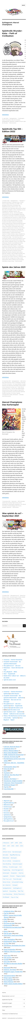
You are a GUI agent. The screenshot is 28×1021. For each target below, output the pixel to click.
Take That (20, 891)
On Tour (6, 943)
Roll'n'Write (5, 610)
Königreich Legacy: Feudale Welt (13, 971)
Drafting (5, 867)
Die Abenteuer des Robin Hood (9, 215)
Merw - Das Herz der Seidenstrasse (16, 388)
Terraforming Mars (18, 253)
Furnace (16, 224)
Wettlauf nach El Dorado (18, 259)
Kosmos (21, 873)
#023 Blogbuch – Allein (10, 671)
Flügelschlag (11, 224)
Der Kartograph (15, 214)
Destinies (22, 214)
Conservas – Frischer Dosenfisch (13, 659)
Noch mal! (15, 604)
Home (4, 992)
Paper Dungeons (14, 390)
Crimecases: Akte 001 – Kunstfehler (14, 762)
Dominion (18, 218)
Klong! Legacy (8, 977)
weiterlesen (5, 114)
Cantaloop (19, 209)
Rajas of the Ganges (6, 247)
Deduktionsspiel (17, 864)
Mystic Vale (21, 240)
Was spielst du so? (14, 595)
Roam (21, 249)
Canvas (23, 209)
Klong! (3, 235)
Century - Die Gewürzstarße (16, 212)
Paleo (3, 244)
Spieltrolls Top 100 (7, 999)
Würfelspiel (6, 897)
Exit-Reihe (8, 221)
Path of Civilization (15, 119)
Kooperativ (17, 504)
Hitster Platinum (8, 981)
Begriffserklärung (9, 802)
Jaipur (16, 233)
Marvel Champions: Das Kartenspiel (12, 403)
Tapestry (9, 253)
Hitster (6, 931)
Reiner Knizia (6, 882)
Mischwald (7, 967)
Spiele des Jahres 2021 (13, 267)
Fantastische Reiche (9, 975)
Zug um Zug (11, 261)
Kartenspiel (11, 504)
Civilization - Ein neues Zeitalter (14, 384)
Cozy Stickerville (8, 789)
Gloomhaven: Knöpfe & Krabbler (13, 781)
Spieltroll (12, 121)
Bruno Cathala (7, 861)
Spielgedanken (13, 118)
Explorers (14, 221)
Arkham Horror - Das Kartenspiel (9, 597)
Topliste (18, 393)
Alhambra (11, 203)
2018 (16, 842)
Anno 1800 (7, 961)
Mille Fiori (6, 240)
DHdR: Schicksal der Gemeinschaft (14, 754)
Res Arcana (17, 249)
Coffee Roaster (15, 693)
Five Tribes (4, 224)
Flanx (13, 598)
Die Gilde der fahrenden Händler (13, 963)
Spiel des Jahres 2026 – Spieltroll (13, 711)
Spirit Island (19, 252)
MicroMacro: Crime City (13, 603)
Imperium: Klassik (6, 233)
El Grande (20, 220)
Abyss (7, 203)
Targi (12, 253)
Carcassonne (5, 211)
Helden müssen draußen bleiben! (13, 983)
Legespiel (5, 876)
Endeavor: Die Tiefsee (10, 779)
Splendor (4, 253)
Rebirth (6, 777)
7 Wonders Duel (15, 202)
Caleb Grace (5, 502)
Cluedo (23, 384)
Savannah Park (16, 391)
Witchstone (5, 261)
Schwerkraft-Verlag (17, 882)
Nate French (18, 505)
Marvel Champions (6, 119)
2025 (4, 849)
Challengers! (21, 118)
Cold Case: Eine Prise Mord (11, 775)
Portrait (6, 811)
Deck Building (7, 864)
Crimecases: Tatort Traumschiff (13, 783)
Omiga (20, 604)
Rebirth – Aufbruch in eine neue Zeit (14, 713)
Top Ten (6, 787)
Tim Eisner (13, 393)
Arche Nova (10, 205)
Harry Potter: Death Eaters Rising (13, 935)
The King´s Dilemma (18, 256)
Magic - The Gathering (14, 237)
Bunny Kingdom (9, 209)
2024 (21, 846)
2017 (12, 842)
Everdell (4, 221)
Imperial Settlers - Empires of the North (11, 232)
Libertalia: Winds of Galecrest (17, 235)
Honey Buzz (13, 229)
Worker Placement (19, 894)
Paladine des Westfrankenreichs (15, 243)
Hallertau (16, 227)
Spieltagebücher (8, 819)
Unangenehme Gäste (14, 258)
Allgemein (6, 800)
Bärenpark (13, 208)
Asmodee (22, 501)
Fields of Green (9, 223)
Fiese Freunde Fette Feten (19, 223)
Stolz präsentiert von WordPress (15, 1018)
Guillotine (4, 227)
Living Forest (5, 237)
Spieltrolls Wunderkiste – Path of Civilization (12, 33)
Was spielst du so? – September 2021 (12, 514)
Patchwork (10, 246)
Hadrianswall (10, 227)
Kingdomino (22, 233)
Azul (9, 208)
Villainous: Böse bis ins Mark (12, 951)
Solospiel (4, 507)
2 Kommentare (18, 261)
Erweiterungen (8, 806)
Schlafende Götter (9, 748)
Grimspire (4, 600)
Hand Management (17, 870)
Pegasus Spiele (16, 606)
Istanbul (13, 233)
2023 (17, 846)
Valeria (10, 259)
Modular (12, 876)
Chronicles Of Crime (6, 214)
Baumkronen (19, 208)
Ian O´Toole (17, 387)
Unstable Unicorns (19, 121)
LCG (21, 504)
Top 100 (7, 258)
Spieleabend (7, 815)
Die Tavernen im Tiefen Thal (17, 217)
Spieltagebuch (17, 888)
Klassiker (6, 808)
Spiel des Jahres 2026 (10, 679)
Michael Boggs (11, 505)
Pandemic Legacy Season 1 (11, 244)
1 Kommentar (15, 507)
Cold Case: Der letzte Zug (11, 756)
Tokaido (4, 612)
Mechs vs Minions (12, 238)
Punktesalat (20, 246)
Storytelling (12, 891)
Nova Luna (16, 241)
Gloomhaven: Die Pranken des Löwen (14, 226)
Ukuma (8, 612)
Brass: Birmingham (9, 939)
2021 (22, 381)
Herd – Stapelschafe (9, 673)
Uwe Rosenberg (7, 894)
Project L (15, 246)
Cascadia (11, 211)
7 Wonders (21, 200)
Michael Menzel (6, 390)
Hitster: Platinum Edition (11, 750)
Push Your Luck (7, 879)
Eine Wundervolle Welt (11, 220)
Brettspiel (14, 858)
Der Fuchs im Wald (9, 923)
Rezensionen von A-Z (8, 996)
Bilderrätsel (7, 804)
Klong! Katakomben (9, 949)
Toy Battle (7, 772)
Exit (20, 867)
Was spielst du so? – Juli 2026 (12, 665)
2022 (12, 846)
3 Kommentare (12, 122)
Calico (14, 209)
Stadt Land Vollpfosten (18, 610)
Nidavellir (11, 241)
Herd (5, 770)
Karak (5, 921)
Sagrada (4, 250)
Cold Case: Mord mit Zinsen (12, 746)
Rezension (14, 501)
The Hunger (10, 256)
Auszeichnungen (7, 1003)
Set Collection (7, 885)
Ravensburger (17, 879)
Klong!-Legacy (5, 601)
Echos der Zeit (8, 768)
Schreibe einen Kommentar (11, 613)
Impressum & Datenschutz (10, 1013)
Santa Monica (9, 250)
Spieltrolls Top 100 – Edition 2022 (12, 130)
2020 (4, 846)
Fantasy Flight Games (13, 502)
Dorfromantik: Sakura (10, 766)
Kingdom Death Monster (13, 600)
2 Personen (6, 842)
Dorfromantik (8, 925)
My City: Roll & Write (14, 240)
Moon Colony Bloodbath (11, 752)
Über (3, 1010)
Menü (23, 5)
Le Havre (8, 235)
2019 (20, 842)
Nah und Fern (5, 241)
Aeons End (22, 595)
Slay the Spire (8, 933)
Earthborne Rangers (9, 785)
